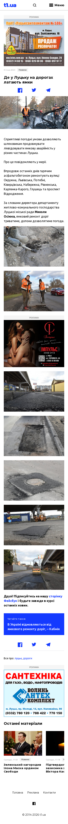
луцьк (18, 658)
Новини (23, 70)
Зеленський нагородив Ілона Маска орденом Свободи (22, 768)
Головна (17, 792)
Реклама (33, 792)
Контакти (49, 792)
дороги (27, 658)
